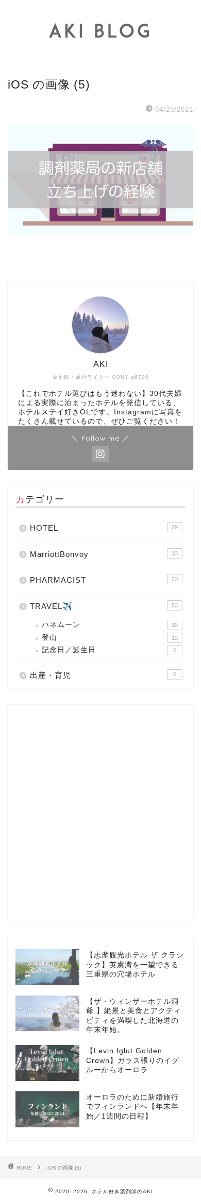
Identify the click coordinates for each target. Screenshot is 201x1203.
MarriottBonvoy (104, 554)
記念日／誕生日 (109, 650)
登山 (110, 637)
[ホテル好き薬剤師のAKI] (100, 54)
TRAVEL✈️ (104, 606)
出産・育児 (103, 675)
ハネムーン (110, 625)
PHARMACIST (104, 580)
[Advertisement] (100, 812)
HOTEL (104, 528)
